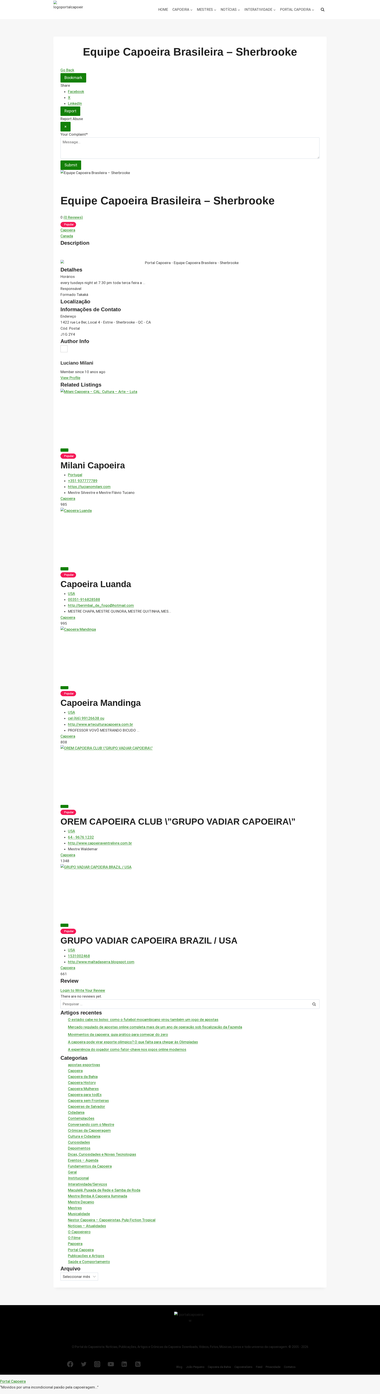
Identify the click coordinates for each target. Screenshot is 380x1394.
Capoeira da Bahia (83, 1076)
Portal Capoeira (81, 1250)
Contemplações (81, 1118)
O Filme (74, 1238)
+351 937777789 (82, 480)
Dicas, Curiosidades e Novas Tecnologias (102, 1154)
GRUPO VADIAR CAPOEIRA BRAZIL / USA (149, 940)
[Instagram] (97, 1364)
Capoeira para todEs (85, 1094)
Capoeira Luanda (95, 584)
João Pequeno (195, 1367)
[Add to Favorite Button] (64, 449)
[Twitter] (84, 1364)
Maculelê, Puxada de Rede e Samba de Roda (104, 1190)
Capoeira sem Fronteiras (88, 1100)
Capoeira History (82, 1082)
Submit (70, 165)
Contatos (290, 1367)
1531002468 (79, 956)
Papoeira (75, 1243)
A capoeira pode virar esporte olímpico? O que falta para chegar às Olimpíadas (133, 1042)
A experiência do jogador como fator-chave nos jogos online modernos (127, 1049)
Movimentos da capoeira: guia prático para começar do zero (118, 1034)
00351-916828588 (84, 599)
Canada (66, 236)
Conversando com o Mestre (91, 1124)
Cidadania (76, 1112)
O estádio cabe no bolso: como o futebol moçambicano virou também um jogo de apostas (143, 1019)
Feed (259, 1367)
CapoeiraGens (243, 1367)
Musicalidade (79, 1214)
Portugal (75, 475)
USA (71, 593)
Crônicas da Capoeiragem (89, 1130)
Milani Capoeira (92, 465)
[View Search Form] (323, 10)
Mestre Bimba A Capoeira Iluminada (97, 1196)
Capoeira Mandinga (100, 703)
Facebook (76, 91)
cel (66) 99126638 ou (86, 718)
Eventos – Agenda (83, 1160)
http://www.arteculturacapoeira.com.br (100, 724)
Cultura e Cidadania (84, 1136)
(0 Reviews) (73, 217)
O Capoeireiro (79, 1232)
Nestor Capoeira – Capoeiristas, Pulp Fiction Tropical (111, 1220)
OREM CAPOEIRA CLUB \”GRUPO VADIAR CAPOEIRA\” (178, 821)
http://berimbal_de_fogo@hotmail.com (101, 605)
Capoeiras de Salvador (86, 1106)
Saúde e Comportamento (89, 1261)
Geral (72, 1172)
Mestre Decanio (81, 1202)
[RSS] (138, 1364)
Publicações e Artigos (86, 1256)
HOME (163, 9)
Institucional (78, 1178)
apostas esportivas (84, 1065)
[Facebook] (70, 1364)
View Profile (70, 378)
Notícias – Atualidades (87, 1226)
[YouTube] (111, 1364)
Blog (179, 1367)
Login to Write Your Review (82, 990)
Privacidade (273, 1367)
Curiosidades (79, 1142)
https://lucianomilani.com (89, 486)
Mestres (75, 1208)
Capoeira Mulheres (83, 1088)
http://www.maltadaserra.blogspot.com (101, 962)
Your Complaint (74, 134)
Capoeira (67, 230)
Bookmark (73, 77)
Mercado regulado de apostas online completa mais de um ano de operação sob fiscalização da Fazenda (155, 1027)
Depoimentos (79, 1148)
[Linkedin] (124, 1364)
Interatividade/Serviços (87, 1184)
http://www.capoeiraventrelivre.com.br (100, 843)
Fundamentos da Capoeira (90, 1166)
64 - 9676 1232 (81, 837)
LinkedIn (75, 103)
